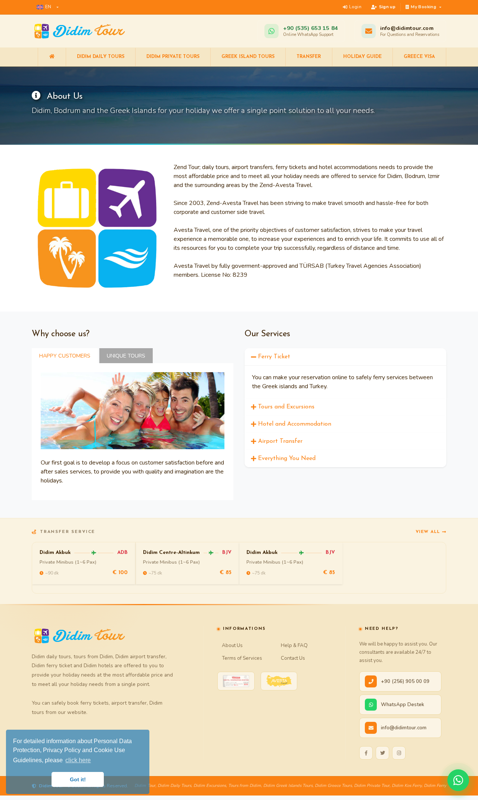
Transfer (309, 57)
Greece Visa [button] (419, 57)
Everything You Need (287, 459)
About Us (232, 645)
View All (428, 532)
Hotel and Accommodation (294, 424)
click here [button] (78, 760)
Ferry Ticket (274, 357)
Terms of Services (242, 658)
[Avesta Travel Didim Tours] (279, 681)
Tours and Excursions (286, 407)
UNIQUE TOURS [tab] (126, 355)
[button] (47, 7)
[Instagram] (399, 753)
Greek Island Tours (247, 57)
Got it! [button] (78, 779)
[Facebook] (366, 753)
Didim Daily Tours (100, 57)
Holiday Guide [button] (362, 57)
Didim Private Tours (172, 57)
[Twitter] (382, 753)
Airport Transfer (280, 441)
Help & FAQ (294, 645)
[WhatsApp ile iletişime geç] (458, 780)
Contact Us (293, 658)
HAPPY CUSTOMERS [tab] (64, 355)
